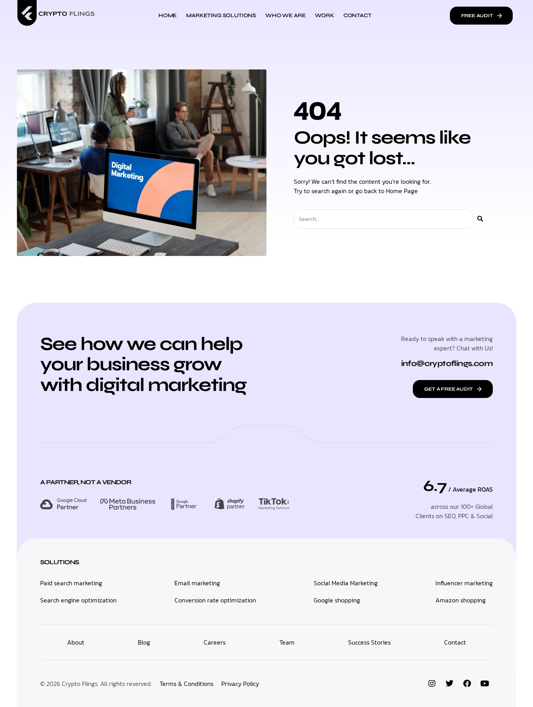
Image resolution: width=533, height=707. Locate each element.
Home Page (402, 190)
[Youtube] (484, 683)
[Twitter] (449, 683)
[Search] (480, 219)
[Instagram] (432, 683)
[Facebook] (467, 683)
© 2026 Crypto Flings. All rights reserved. (96, 683)
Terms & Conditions (186, 683)
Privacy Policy (240, 683)
